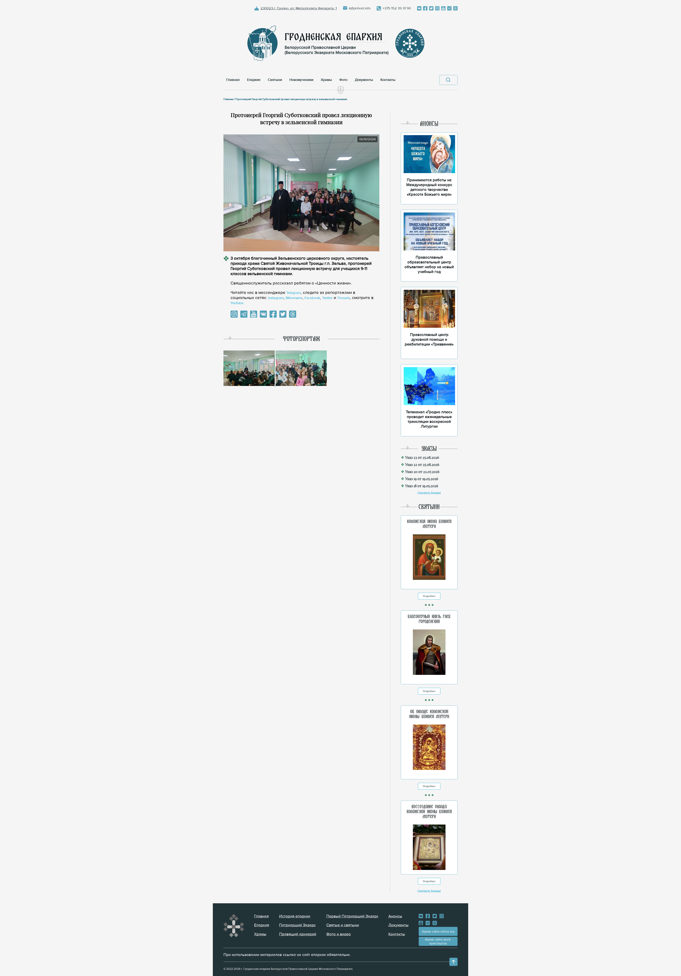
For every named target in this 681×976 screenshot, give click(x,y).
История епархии (294, 916)
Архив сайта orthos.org (438, 931)
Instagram (276, 298)
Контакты (396, 934)
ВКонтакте (294, 298)
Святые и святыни (342, 925)
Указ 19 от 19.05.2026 (421, 478)
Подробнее (429, 596)
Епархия (261, 925)
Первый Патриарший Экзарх (352, 916)
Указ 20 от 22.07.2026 (422, 471)
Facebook (312, 298)
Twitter (327, 298)
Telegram (293, 293)
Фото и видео (338, 934)
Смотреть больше (429, 492)
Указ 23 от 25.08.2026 (422, 457)
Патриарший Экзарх (297, 925)
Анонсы (395, 916)
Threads (343, 298)
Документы (398, 925)
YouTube (237, 303)
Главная (261, 916)
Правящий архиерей (297, 934)
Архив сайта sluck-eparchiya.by (438, 941)
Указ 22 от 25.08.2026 (422, 464)
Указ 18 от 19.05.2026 (421, 485)
